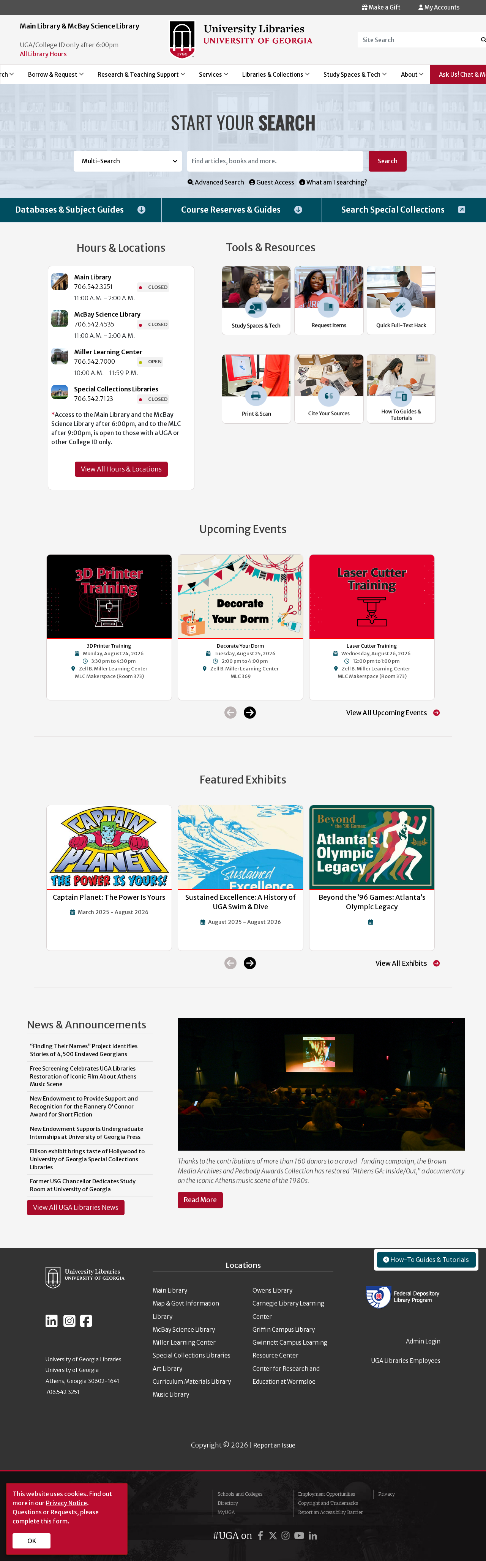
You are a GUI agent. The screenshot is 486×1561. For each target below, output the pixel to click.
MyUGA (226, 1512)
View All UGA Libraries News (75, 1207)
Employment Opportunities (326, 1494)
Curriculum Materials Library (192, 1381)
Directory (228, 1503)
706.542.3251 (93, 286)
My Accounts (441, 7)
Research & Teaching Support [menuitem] (134, 77)
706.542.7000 (94, 361)
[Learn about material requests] (329, 300)
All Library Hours (43, 54)
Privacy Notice (66, 1503)
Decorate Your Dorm (240, 646)
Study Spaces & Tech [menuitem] (348, 77)
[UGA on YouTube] (300, 1536)
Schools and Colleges (240, 1494)
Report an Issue (274, 1445)
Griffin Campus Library (283, 1329)
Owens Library (272, 1290)
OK (31, 1541)
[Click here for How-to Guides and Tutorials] (401, 389)
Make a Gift (384, 7)
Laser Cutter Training (372, 646)
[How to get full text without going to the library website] (401, 300)
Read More (200, 1200)
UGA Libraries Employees (405, 1360)
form (60, 1521)
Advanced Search (219, 182)
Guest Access (274, 182)
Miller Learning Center (108, 352)
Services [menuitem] (206, 77)
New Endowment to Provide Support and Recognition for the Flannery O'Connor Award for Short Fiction (84, 1106)
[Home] (240, 39)
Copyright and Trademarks (328, 1503)
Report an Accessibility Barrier (330, 1512)
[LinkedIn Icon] (52, 1324)
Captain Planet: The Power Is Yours (109, 897)
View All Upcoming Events (386, 713)
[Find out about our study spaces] (256, 300)
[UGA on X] (274, 1536)
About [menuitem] (405, 77)
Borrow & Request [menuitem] (48, 77)
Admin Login (423, 1341)
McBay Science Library (107, 314)
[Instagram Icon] (69, 1324)
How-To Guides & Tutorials (429, 1259)
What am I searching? (336, 182)
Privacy (386, 1494)
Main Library (92, 277)
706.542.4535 (94, 324)
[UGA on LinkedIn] (313, 1536)
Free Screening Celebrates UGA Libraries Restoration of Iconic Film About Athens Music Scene (83, 1076)
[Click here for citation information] (329, 389)
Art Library (167, 1368)
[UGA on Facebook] (261, 1536)
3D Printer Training (109, 646)
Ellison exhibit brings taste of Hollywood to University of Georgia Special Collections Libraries (87, 1159)
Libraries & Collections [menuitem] (269, 77)
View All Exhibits (401, 963)
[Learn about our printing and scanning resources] (256, 389)
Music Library (171, 1394)
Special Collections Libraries (116, 389)
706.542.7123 (93, 398)
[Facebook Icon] (86, 1324)
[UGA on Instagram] (286, 1536)
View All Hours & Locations (121, 469)
